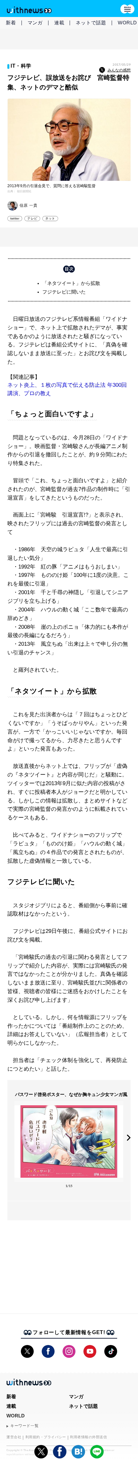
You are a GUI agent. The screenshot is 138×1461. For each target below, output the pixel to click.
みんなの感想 (119, 70)
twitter (14, 218)
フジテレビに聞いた (64, 292)
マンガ (35, 22)
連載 (59, 22)
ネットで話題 (91, 22)
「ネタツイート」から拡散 (71, 283)
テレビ (32, 218)
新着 (11, 22)
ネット (50, 218)
